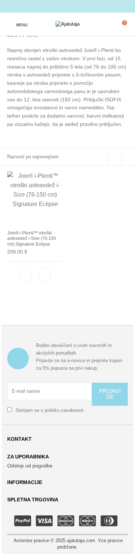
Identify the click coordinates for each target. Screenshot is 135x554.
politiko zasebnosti (64, 410)
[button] (44, 275)
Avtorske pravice (31, 540)
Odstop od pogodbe (30, 466)
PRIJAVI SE (110, 394)
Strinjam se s (49, 410)
